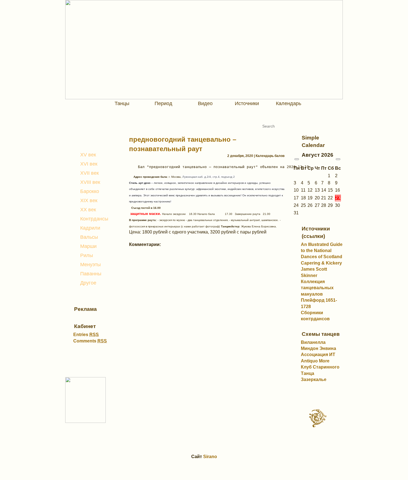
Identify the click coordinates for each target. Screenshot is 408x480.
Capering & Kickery (321, 263)
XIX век (88, 200)
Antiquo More (315, 361)
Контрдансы (94, 219)
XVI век (88, 164)
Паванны (90, 273)
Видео (205, 103)
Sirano (210, 456)
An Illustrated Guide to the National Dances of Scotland (321, 250)
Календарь (288, 103)
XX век (88, 209)
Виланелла (313, 342)
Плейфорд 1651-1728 (319, 303)
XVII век (89, 173)
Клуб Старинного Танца (320, 370)
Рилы (86, 255)
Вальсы (89, 237)
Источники (247, 103)
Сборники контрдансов (315, 315)
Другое (88, 283)
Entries (86, 334)
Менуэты (90, 264)
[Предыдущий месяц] (296, 159)
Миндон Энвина (318, 348)
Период (163, 103)
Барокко (89, 191)
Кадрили (90, 228)
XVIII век (90, 182)
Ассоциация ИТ (318, 354)
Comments (90, 341)
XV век (88, 155)
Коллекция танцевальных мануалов (317, 287)
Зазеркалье (313, 379)
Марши (88, 246)
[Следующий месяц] (338, 159)
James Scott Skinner (314, 272)
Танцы (122, 103)
